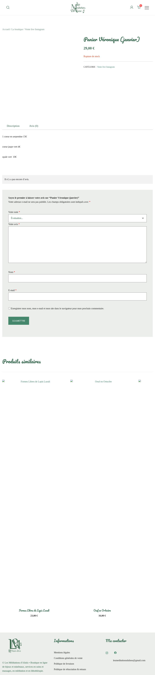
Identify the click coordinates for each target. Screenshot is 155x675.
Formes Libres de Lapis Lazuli (34, 610)
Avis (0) (33, 125)
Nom (11, 272)
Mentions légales (62, 652)
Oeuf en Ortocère (102, 610)
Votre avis (14, 224)
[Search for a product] (8, 7)
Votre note (14, 212)
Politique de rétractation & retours (70, 669)
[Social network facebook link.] (115, 652)
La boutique (17, 29)
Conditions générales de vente (68, 658)
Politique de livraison (64, 663)
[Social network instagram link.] (107, 652)
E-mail (12, 290)
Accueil (6, 29)
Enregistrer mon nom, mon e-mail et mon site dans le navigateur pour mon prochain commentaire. (57, 308)
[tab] (13, 126)
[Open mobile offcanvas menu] (147, 7)
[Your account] (132, 7)
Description (13, 125)
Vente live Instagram (34, 29)
